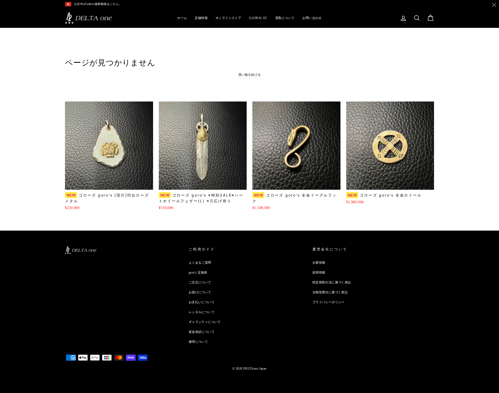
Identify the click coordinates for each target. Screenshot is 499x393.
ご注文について (200, 282)
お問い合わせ (311, 18)
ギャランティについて (205, 322)
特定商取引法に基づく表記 (331, 282)
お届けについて (200, 292)
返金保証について (201, 332)
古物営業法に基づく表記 (330, 292)
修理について (198, 342)
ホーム (182, 18)
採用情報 (318, 272)
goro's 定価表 (198, 272)
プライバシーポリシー (328, 302)
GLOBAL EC (258, 18)
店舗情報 (201, 18)
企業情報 (318, 262)
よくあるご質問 (200, 262)
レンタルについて (201, 312)
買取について (284, 18)
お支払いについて (201, 302)
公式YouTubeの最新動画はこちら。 (98, 3)
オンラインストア (228, 18)
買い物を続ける (249, 75)
